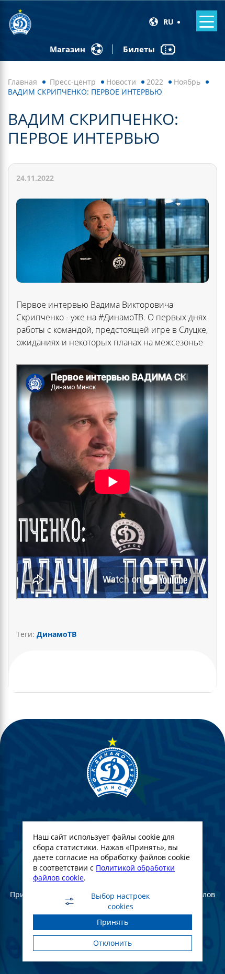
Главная (22, 82)
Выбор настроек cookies (120, 901)
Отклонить (112, 943)
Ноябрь (187, 82)
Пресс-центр (73, 82)
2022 (155, 82)
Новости (121, 82)
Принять (112, 922)
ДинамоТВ (56, 634)
